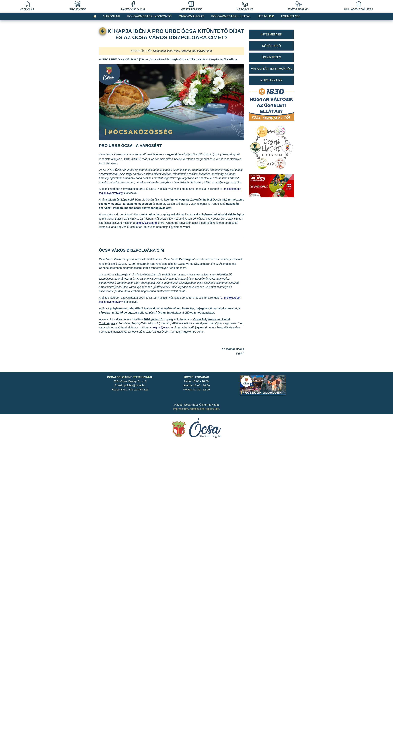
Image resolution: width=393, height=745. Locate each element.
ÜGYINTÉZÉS (271, 57)
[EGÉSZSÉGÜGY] (298, 4)
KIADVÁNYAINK (271, 80)
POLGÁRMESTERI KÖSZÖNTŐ (149, 16)
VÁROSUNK (111, 16)
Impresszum (180, 408)
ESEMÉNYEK (290, 16)
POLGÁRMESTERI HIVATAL (231, 16)
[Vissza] (102, 31)
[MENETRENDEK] (191, 4)
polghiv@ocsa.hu (146, 222)
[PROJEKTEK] (77, 4)
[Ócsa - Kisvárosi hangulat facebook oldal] (263, 385)
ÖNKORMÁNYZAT (191, 16)
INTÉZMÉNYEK (271, 34)
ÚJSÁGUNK (266, 16)
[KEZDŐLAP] (27, 4)
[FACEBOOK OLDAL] (133, 4)
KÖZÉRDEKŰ (271, 46)
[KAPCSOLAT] (245, 4)
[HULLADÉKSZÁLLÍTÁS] (358, 4)
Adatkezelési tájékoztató (204, 408)
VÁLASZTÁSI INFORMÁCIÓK (271, 68)
